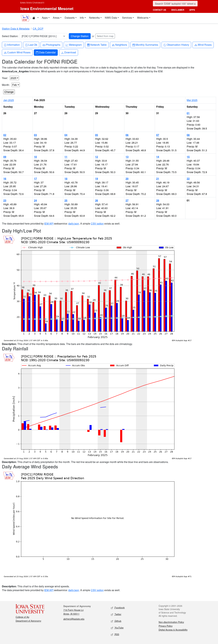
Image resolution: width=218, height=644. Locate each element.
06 (127, 135)
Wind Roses (205, 45)
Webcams (142, 17)
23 (4, 200)
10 (35, 157)
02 (4, 135)
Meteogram (75, 45)
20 (127, 178)
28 (157, 200)
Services (127, 17)
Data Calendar (47, 52)
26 (96, 200)
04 (65, 135)
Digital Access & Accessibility (173, 629)
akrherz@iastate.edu (73, 618)
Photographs (53, 45)
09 (4, 157)
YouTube (119, 627)
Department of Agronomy (28, 620)
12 (96, 157)
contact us (159, 9)
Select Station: (10, 36)
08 (188, 135)
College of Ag (22, 617)
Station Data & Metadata (16, 28)
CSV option (97, 223)
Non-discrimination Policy (171, 622)
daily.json (73, 223)
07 (157, 135)
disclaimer (177, 9)
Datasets (70, 17)
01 (188, 113)
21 (157, 178)
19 (96, 178)
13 (127, 157)
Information (13, 45)
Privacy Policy (166, 625)
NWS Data (111, 17)
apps (192, 9)
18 (65, 178)
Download (70, 52)
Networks (94, 17)
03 (35, 135)
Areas (56, 17)
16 (4, 178)
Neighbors (121, 45)
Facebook (119, 607)
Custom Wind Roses (18, 52)
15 (188, 157)
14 (157, 157)
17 (35, 178)
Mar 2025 (192, 100)
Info (82, 17)
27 (127, 200)
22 (188, 178)
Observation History (178, 45)
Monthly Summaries (146, 45)
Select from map (105, 36)
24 (35, 200)
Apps (45, 17)
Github (117, 621)
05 (96, 135)
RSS (116, 634)
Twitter (117, 614)
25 (65, 200)
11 (65, 157)
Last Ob (32, 45)
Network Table (98, 45)
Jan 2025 (8, 100)
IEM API (48, 223)
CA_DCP (38, 28)
